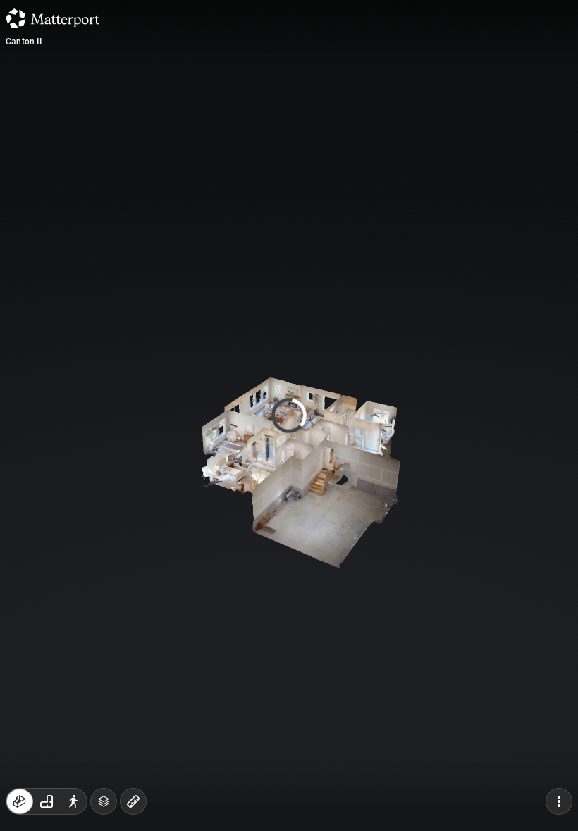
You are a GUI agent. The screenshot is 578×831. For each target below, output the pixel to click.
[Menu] (559, 801)
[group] (46, 801)
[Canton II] (289, 415)
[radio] (19, 801)
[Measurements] (133, 801)
